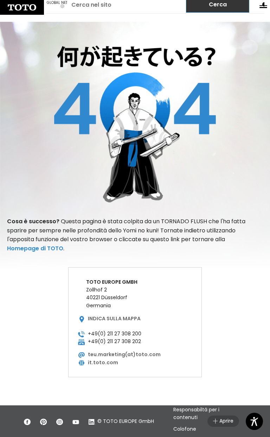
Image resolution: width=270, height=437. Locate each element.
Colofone (184, 428)
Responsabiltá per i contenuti (196, 413)
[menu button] (263, 6)
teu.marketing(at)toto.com (124, 354)
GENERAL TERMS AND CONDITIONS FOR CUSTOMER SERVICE (197, 390)
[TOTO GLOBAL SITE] (22, 7)
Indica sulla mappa (114, 318)
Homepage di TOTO (35, 248)
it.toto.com (103, 362)
